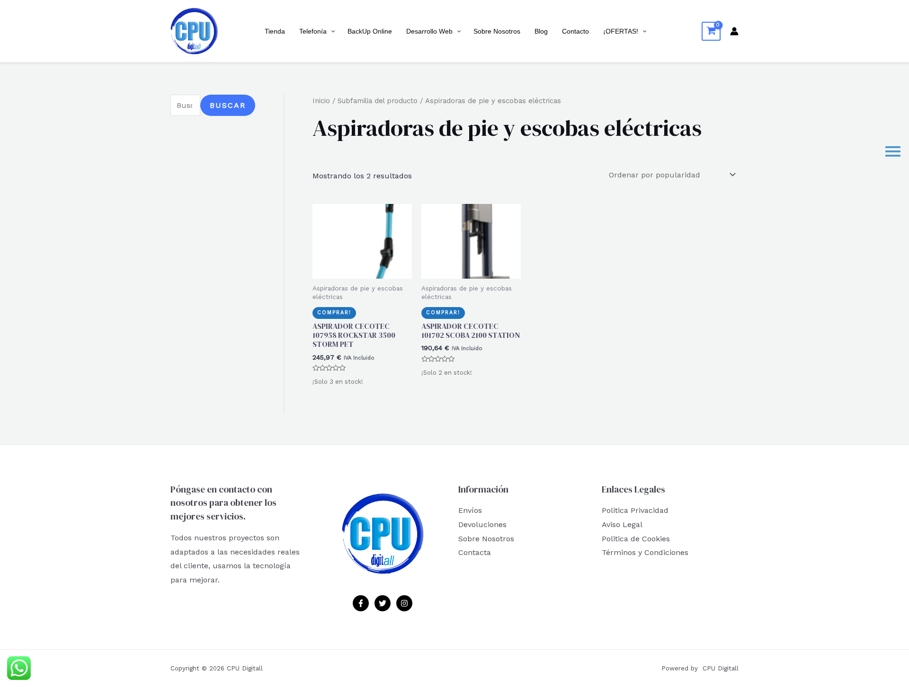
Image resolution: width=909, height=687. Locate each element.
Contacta (474, 552)
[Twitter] (382, 603)
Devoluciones (482, 524)
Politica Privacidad (635, 510)
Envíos (470, 510)
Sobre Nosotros (486, 538)
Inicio (321, 101)
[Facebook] (361, 603)
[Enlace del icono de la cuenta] (734, 31)
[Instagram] (404, 603)
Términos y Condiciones (645, 552)
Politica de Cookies (636, 538)
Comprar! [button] (334, 312)
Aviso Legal (622, 524)
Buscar (228, 105)
